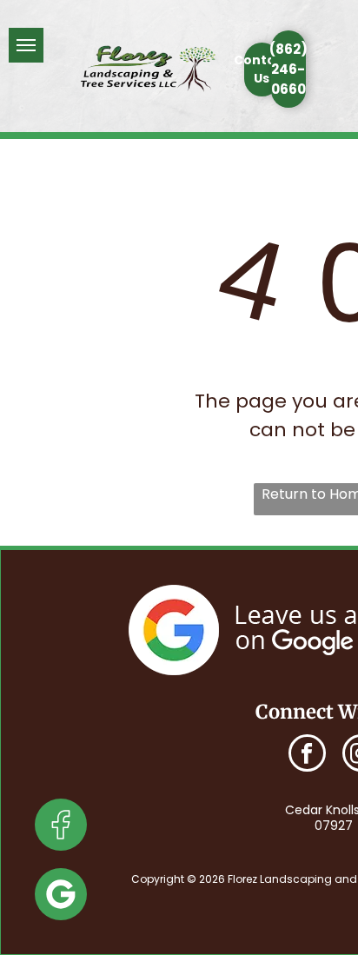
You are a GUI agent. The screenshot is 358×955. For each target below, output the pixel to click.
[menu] (26, 45)
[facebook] (307, 755)
